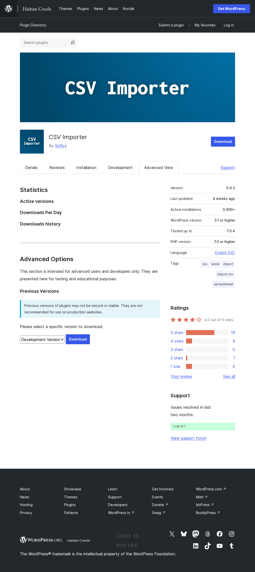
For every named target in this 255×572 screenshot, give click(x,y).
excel (215, 264)
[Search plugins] (73, 43)
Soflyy (61, 145)
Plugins (70, 505)
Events (157, 497)
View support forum (188, 438)
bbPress (205, 505)
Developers (118, 505)
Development (120, 167)
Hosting (26, 505)
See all (229, 376)
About (25, 489)
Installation (86, 167)
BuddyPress (208, 513)
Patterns (71, 513)
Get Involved (162, 489)
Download (223, 141)
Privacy (26, 513)
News (24, 497)
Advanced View (158, 167)
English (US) (225, 252)
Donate (160, 505)
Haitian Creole (78, 540)
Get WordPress (231, 8)
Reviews (57, 167)
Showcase (72, 489)
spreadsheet (223, 284)
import (228, 264)
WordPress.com (211, 489)
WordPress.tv (121, 513)
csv (204, 264)
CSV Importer (68, 137)
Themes (70, 497)
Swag (158, 513)
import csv (225, 274)
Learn (112, 489)
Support (228, 167)
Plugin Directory (33, 25)
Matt (202, 497)
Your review (181, 376)
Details (31, 167)
